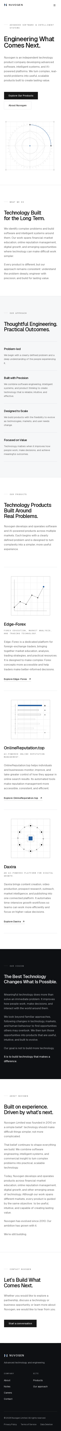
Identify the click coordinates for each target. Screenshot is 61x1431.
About (7, 1380)
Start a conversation (20, 1323)
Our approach (40, 1386)
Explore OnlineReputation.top (21, 798)
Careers (8, 1392)
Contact (8, 1398)
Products (38, 1380)
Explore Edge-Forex (15, 680)
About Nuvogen (18, 105)
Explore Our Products (21, 95)
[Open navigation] (54, 5)
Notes (7, 1386)
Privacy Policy (10, 1424)
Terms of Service (28, 1424)
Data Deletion (46, 1424)
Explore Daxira (14, 922)
